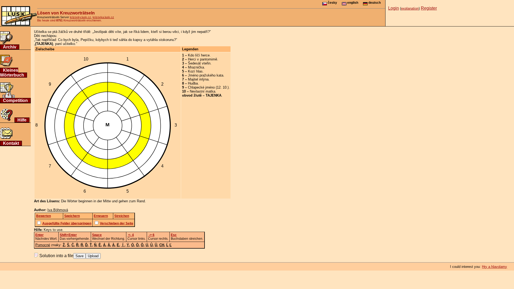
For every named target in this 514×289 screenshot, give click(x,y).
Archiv (9, 47)
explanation (410, 8)
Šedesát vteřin (199, 63)
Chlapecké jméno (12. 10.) (208, 87)
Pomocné (42, 245)
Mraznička (196, 67)
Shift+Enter (68, 235)
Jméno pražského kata (205, 75)
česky (332, 3)
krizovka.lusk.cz (103, 17)
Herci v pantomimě (202, 59)
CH (161, 245)
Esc (174, 235)
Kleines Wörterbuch (12, 72)
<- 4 (130, 235)
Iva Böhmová (57, 210)
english (352, 3)
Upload (93, 256)
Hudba (193, 83)
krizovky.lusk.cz (80, 17)
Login (393, 8)
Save (79, 256)
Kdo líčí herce (199, 55)
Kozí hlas (195, 71)
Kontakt (11, 143)
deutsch (374, 3)
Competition (15, 100)
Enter (39, 235)
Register (429, 8)
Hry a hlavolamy (494, 267)
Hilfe (22, 120)
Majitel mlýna (198, 79)
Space (97, 235)
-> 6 (151, 235)
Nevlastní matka (202, 91)
